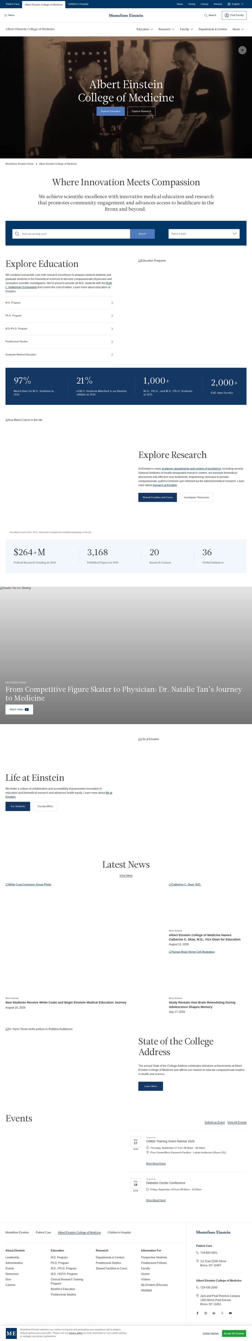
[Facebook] (197, 1313)
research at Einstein (165, 485)
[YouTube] (230, 1313)
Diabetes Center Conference (165, 1183)
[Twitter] (222, 1313)
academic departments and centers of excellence (191, 468)
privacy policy (76, 1333)
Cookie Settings (211, 1333)
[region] (126, 1333)
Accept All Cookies (234, 1333)
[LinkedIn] (214, 1313)
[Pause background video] (242, 50)
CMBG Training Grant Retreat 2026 (170, 1141)
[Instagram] (205, 1313)
